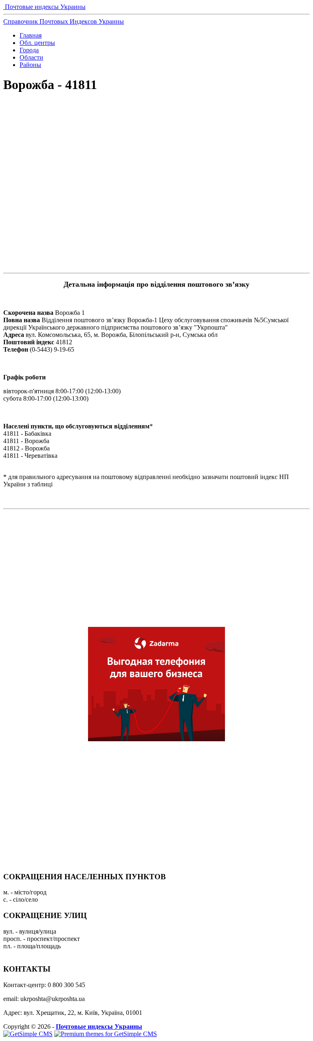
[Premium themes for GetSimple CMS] (105, 1033)
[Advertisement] (156, 129)
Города (29, 50)
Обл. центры (37, 42)
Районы (30, 64)
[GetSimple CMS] (28, 1033)
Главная (31, 35)
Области (31, 57)
